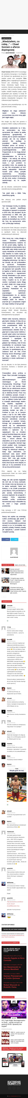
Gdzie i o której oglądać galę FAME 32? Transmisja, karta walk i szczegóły (17, 1041)
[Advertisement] (14, 15)
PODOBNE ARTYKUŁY (7, 565)
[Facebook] (9, 1088)
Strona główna (4, 35)
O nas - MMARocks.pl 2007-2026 (14, 1096)
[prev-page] (3, 597)
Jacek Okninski (10, 53)
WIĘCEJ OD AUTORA (20, 565)
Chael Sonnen (11, 35)
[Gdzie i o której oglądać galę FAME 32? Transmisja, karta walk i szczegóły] (5, 1041)
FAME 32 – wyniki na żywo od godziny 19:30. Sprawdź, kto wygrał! (18, 1034)
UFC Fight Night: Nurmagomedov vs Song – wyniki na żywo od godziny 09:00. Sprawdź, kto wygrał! (13, 1023)
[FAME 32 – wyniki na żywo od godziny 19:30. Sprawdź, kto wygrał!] (5, 1034)
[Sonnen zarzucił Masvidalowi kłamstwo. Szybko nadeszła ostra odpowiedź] (5, 571)
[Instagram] (14, 1088)
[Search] (26, 32)
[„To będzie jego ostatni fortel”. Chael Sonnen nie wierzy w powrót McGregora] (5, 580)
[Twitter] (18, 1088)
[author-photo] (14, 555)
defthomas (10, 882)
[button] (2, 32)
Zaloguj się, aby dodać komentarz (14, 929)
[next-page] (5, 597)
